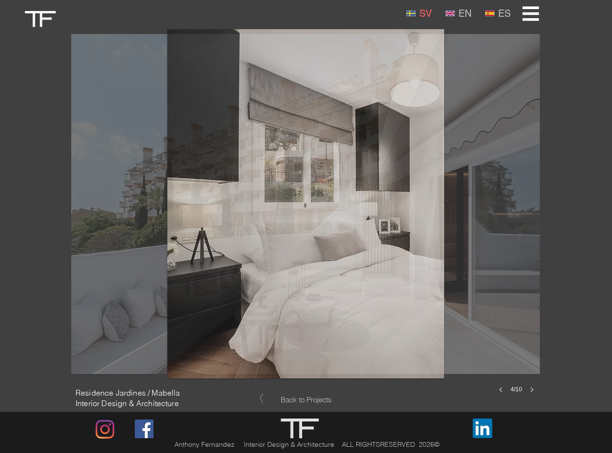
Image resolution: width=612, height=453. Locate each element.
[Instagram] (105, 429)
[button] (531, 14)
